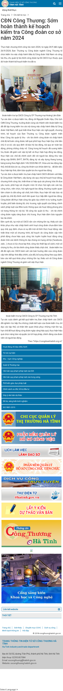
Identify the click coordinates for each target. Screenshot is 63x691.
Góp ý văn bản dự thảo (12, 395)
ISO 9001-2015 (9, 407)
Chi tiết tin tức (20, 15)
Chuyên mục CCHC (33, 628)
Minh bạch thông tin (10, 631)
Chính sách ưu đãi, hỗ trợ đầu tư (16, 389)
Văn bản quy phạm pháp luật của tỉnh (18, 371)
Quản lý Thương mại (11, 365)
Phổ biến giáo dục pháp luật (14, 383)
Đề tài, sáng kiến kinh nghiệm (15, 401)
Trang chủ (5, 15)
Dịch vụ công (49, 628)
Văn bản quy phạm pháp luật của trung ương (21, 377)
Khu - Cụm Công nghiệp (13, 359)
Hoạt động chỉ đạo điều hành (15, 347)
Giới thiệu (18, 628)
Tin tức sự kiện (9, 353)
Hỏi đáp (25, 631)
